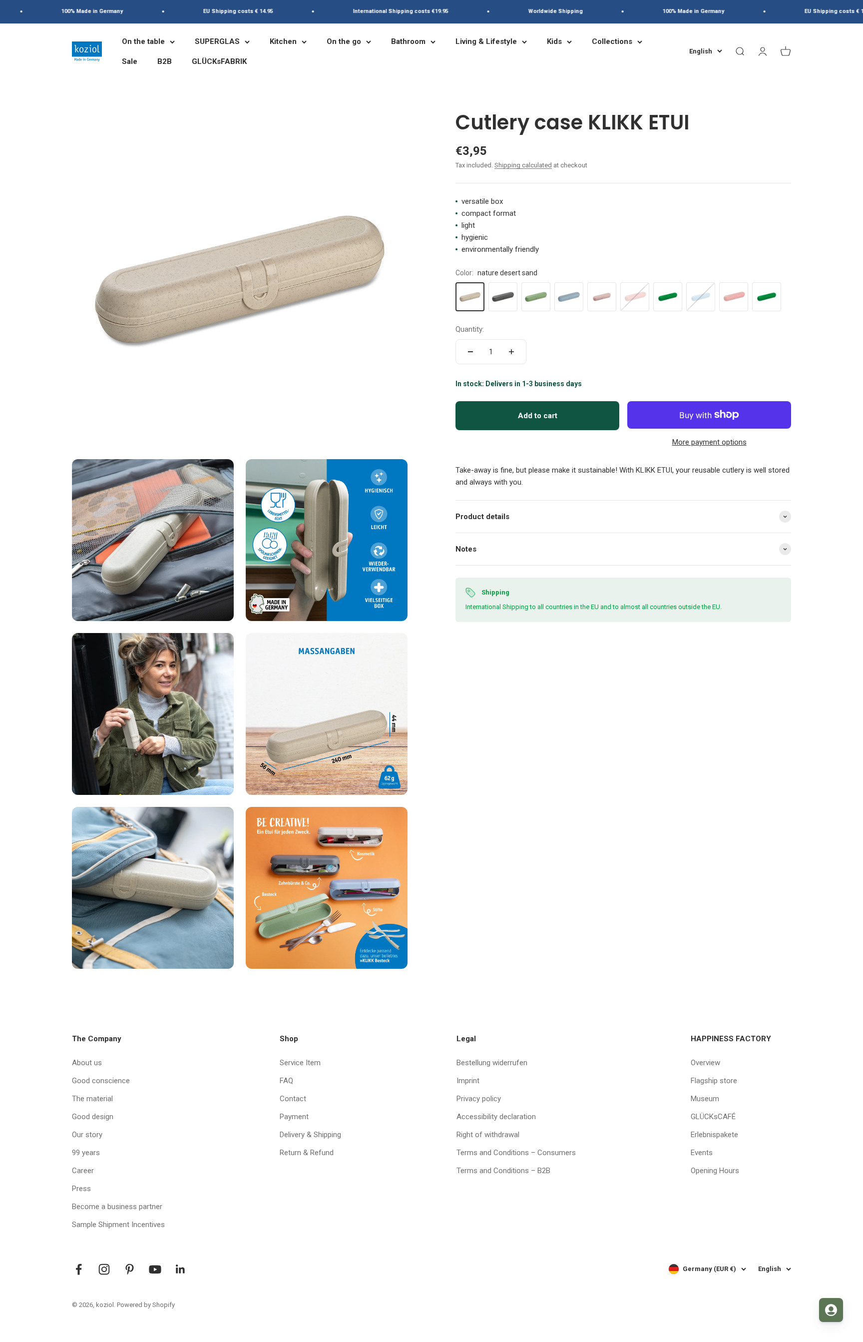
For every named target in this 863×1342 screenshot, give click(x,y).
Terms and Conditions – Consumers (516, 1152)
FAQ (286, 1080)
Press (81, 1188)
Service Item (300, 1062)
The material (92, 1098)
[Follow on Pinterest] (129, 1269)
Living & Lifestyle (486, 41)
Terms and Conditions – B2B (503, 1170)
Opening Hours (715, 1170)
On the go (344, 41)
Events (702, 1152)
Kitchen (283, 41)
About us (87, 1062)
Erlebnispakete (714, 1134)
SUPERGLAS (217, 41)
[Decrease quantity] (470, 352)
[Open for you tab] (831, 1310)
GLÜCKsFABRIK (219, 61)
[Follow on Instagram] (104, 1269)
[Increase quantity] (511, 352)
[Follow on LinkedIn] (180, 1269)
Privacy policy (478, 1098)
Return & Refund (307, 1152)
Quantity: (469, 329)
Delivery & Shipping (310, 1134)
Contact (293, 1098)
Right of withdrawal (487, 1134)
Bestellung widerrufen (491, 1062)
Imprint (467, 1080)
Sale (129, 61)
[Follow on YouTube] (155, 1269)
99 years (86, 1152)
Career (83, 1170)
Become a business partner (117, 1206)
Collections (612, 41)
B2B (164, 61)
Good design (92, 1116)
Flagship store (714, 1080)
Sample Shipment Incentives (118, 1224)
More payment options (709, 442)
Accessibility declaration (496, 1116)
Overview (705, 1062)
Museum (705, 1098)
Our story (87, 1134)
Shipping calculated (523, 165)
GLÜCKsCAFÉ (713, 1116)
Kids (554, 41)
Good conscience (101, 1080)
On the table (143, 41)
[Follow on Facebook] (78, 1269)
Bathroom (408, 41)
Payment (294, 1116)
